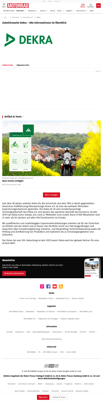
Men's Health (20, 391)
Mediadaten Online (46, 298)
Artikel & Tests (59, 397)
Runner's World (67, 391)
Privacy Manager (71, 332)
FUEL (62, 352)
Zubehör (43, 10)
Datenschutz (57, 332)
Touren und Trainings (27, 298)
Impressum (19, 332)
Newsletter (30, 312)
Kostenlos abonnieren (14, 273)
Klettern (78, 384)
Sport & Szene (80, 10)
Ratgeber (69, 10)
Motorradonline (34, 391)
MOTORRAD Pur (30, 319)
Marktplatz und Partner (46, 312)
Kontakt (10, 332)
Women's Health (82, 391)
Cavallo (59, 384)
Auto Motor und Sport (26, 384)
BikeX (40, 384)
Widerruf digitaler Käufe (70, 319)
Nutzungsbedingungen (41, 332)
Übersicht (43, 397)
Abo (44, 1)
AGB (28, 332)
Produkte (57, 1)
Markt (92, 10)
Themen (92, 332)
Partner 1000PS (78, 298)
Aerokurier (12, 384)
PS (39, 352)
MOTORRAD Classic (50, 352)
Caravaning (49, 384)
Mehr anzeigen (51, 195)
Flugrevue (68, 384)
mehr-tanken (89, 384)
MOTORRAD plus (86, 312)
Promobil (55, 391)
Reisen (59, 10)
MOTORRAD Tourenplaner (67, 312)
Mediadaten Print (62, 298)
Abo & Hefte (71, 352)
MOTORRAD (31, 352)
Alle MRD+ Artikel (9, 10)
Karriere (83, 332)
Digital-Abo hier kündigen (48, 319)
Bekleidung (32, 10)
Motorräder (20, 10)
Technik (52, 10)
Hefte (50, 1)
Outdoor (45, 391)
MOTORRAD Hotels (16, 312)
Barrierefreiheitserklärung (51, 339)
